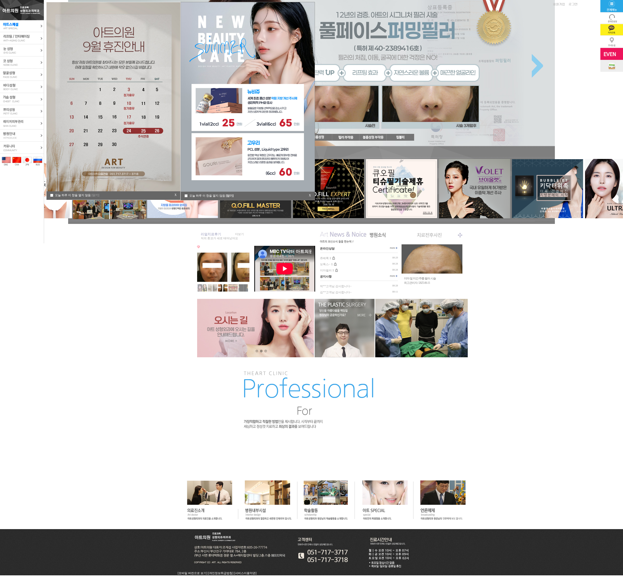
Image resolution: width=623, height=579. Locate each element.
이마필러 (327, 270)
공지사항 (326, 276)
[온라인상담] (393, 248)
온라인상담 (327, 248)
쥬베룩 (325, 258)
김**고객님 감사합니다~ (336, 292)
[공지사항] (393, 276)
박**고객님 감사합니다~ (336, 286)
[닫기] (230, 195)
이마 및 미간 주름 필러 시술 (420, 278)
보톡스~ (326, 264)
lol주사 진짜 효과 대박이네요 (219, 238)
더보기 (239, 234)
